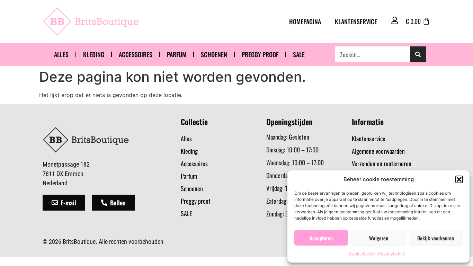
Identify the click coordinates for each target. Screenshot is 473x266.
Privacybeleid (391, 253)
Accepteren (321, 238)
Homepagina (305, 21)
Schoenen (214, 54)
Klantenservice (356, 21)
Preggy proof (260, 54)
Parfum (176, 54)
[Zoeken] (418, 54)
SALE (299, 54)
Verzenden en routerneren (381, 163)
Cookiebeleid (362, 253)
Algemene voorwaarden (378, 151)
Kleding (93, 54)
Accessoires (135, 54)
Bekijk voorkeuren (435, 238)
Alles (61, 54)
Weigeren (378, 238)
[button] (459, 179)
